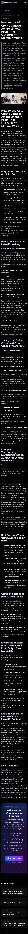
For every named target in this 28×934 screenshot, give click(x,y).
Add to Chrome (15, 858)
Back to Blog (6, 10)
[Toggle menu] (25, 2)
